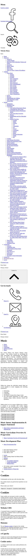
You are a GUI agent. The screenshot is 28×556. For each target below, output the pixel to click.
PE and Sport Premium (12, 145)
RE (14, 137)
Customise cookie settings (19, 488)
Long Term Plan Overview (16, 113)
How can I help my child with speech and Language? (17, 234)
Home (5, 56)
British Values (10, 66)
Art (14, 124)
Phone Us (6, 301)
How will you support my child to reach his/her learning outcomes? (18, 193)
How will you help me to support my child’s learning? (18, 199)
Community (7, 244)
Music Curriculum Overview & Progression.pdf (15, 438)
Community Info (11, 247)
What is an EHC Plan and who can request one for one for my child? (18, 196)
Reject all (3, 488)
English (15, 120)
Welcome (9, 67)
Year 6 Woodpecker (15, 94)
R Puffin (12, 76)
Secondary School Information (14, 255)
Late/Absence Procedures (13, 140)
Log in (5, 260)
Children (6, 71)
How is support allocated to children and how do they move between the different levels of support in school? (18, 203)
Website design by (11, 469)
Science (15, 123)
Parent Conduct (10, 142)
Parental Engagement (12, 144)
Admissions (10, 103)
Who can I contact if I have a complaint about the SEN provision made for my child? (18, 228)
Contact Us (6, 257)
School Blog (10, 101)
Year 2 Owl (13, 81)
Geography (16, 130)
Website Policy (10, 463)
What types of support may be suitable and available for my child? (18, 191)
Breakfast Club (10, 105)
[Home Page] (4, 262)
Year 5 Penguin (14, 89)
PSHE (14, 135)
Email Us (6, 314)
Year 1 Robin (13, 80)
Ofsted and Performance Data (14, 141)
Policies (9, 147)
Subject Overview (14, 119)
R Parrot (12, 77)
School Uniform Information (14, 152)
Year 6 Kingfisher (14, 92)
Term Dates (10, 240)
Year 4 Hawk (13, 88)
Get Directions (7, 327)
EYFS (8, 95)
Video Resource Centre (12, 99)
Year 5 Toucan (13, 91)
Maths (14, 122)
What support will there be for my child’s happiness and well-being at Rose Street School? (18, 215)
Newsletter (9, 254)
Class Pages (10, 73)
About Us (6, 57)
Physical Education (17, 134)
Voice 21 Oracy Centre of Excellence (16, 70)
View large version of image (8, 414)
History (15, 131)
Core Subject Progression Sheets (18, 108)
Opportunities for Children (13, 98)
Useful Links (10, 241)
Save (14, 554)
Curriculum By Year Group (16, 109)
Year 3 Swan (13, 85)
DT (14, 127)
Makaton (9, 96)
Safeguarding (10, 149)
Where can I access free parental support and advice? (18, 231)
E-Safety (9, 138)
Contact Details (10, 60)
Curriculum (9, 106)
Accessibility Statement (12, 460)
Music (14, 133)
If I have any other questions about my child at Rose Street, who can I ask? (18, 237)
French (14, 129)
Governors (9, 250)
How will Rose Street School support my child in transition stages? (17, 224)
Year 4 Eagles (13, 87)
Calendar (9, 246)
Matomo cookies (9, 526)
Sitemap (6, 458)
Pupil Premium (10, 148)
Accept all (9, 488)
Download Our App (9, 258)
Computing (16, 126)
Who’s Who (10, 69)
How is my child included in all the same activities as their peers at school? (18, 219)
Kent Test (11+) (11, 251)
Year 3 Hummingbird (15, 84)
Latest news (10, 253)
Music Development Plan (10, 444)
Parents (5, 102)
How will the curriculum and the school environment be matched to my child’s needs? (18, 187)
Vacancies (9, 64)
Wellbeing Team (11, 243)
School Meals (10, 151)
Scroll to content (5, 8)
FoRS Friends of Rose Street (14, 248)
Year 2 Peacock (14, 83)
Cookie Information (11, 462)
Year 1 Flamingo (14, 78)
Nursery (12, 74)
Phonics (12, 115)
